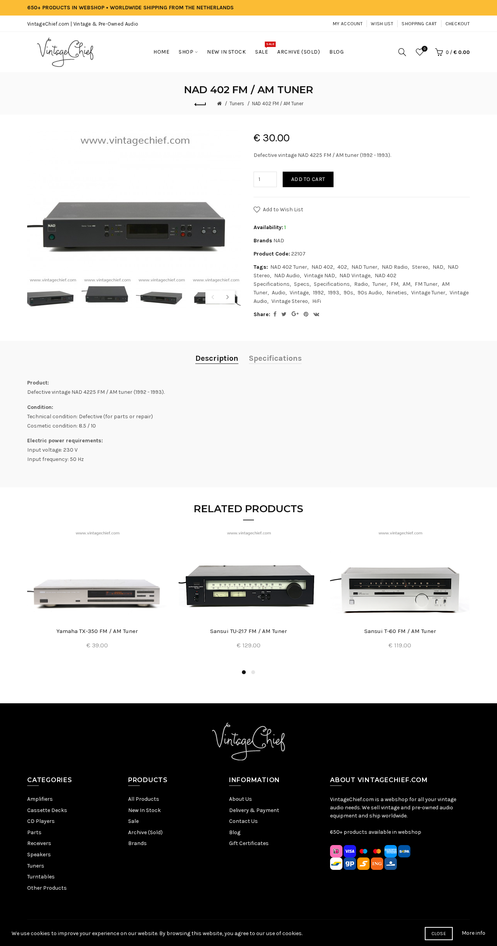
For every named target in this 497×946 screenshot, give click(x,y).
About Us (240, 799)
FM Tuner (426, 284)
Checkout (457, 23)
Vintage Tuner (428, 292)
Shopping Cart (419, 23)
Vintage (299, 292)
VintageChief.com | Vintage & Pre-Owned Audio (82, 24)
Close (439, 933)
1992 (318, 292)
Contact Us (243, 821)
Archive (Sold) (145, 832)
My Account (348, 23)
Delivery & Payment (254, 810)
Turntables (41, 876)
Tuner (379, 284)
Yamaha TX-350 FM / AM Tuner (97, 631)
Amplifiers (40, 799)
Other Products (47, 888)
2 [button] (253, 672)
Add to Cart (308, 179)
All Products (143, 799)
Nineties (396, 292)
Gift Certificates (249, 843)
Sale (133, 821)
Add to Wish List (283, 209)
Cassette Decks (47, 810)
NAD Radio (395, 267)
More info (473, 933)
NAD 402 (322, 267)
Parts (34, 832)
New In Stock (144, 810)
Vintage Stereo (289, 301)
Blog (234, 832)
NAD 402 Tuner (288, 267)
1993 (333, 292)
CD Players (41, 821)
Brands (137, 843)
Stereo (420, 267)
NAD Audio (287, 275)
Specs (301, 284)
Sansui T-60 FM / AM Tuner (400, 631)
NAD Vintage (354, 275)
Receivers (39, 843)
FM (394, 284)
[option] (52, 292)
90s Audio (370, 292)
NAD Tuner (364, 267)
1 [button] (244, 672)
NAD (278, 240)
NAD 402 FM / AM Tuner (277, 103)
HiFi (316, 301)
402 (342, 267)
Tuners (236, 103)
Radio (361, 284)
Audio (278, 292)
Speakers (39, 854)
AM (406, 284)
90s (348, 292)
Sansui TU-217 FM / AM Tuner (248, 631)
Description (216, 358)
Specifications (332, 284)
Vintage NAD (319, 275)
